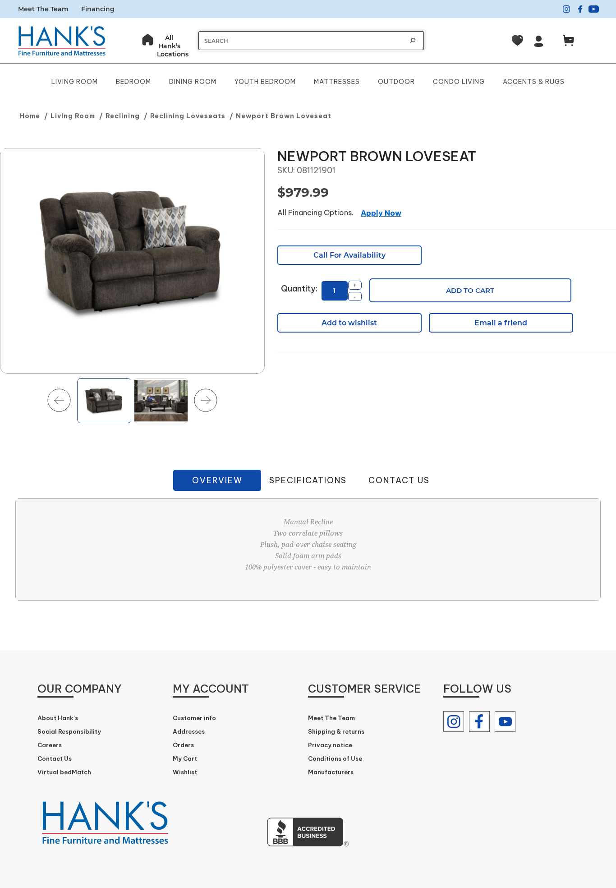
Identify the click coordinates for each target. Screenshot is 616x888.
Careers (49, 745)
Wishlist (185, 772)
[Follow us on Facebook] (479, 721)
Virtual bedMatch (64, 772)
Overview (217, 480)
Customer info (194, 718)
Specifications (308, 480)
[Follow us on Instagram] (453, 721)
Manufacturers (331, 772)
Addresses (189, 731)
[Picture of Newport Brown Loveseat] (132, 261)
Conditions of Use (335, 758)
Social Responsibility (69, 731)
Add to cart (470, 290)
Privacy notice (330, 745)
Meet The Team (43, 9)
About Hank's (57, 718)
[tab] (217, 480)
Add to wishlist (349, 323)
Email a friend (500, 323)
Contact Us (399, 480)
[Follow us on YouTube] (505, 721)
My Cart (185, 758)
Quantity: (299, 288)
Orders (183, 745)
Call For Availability (349, 255)
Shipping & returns (336, 731)
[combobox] (302, 41)
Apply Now (381, 212)
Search (413, 41)
